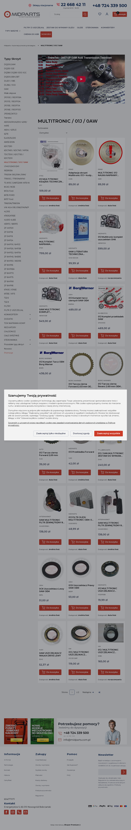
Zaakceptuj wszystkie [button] (108, 433)
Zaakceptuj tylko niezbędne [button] (51, 433)
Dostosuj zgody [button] (81, 433)
